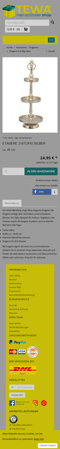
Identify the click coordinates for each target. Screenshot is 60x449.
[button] (26, 29)
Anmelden (17, 395)
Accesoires (21, 47)
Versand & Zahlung (18, 309)
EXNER (54, 185)
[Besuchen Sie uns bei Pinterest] (44, 402)
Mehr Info (39, 438)
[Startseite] (27, 10)
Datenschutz (15, 283)
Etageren (34, 47)
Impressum (14, 291)
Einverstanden (48, 445)
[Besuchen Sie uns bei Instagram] (36, 402)
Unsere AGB (15, 287)
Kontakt (13, 305)
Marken (13, 279)
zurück (51, 51)
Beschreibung (12, 203)
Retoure (13, 313)
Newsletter (14, 331)
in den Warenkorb (41, 171)
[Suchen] (52, 22)
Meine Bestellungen (19, 327)
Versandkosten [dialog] (25, 137)
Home (9, 47)
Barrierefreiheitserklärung (21, 294)
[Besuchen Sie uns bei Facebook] (20, 402)
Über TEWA (14, 275)
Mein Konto (15, 323)
